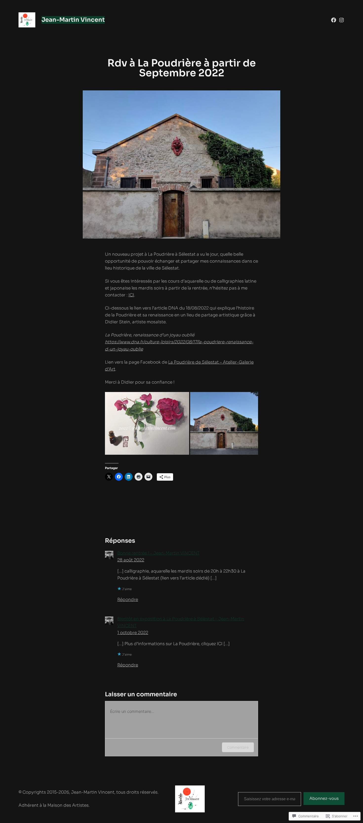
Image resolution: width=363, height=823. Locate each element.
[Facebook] (334, 20)
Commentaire (238, 747)
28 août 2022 (130, 560)
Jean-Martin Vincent (73, 19)
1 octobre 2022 (132, 632)
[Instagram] (341, 20)
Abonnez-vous (324, 798)
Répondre (127, 599)
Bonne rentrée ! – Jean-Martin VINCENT (158, 553)
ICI (131, 295)
